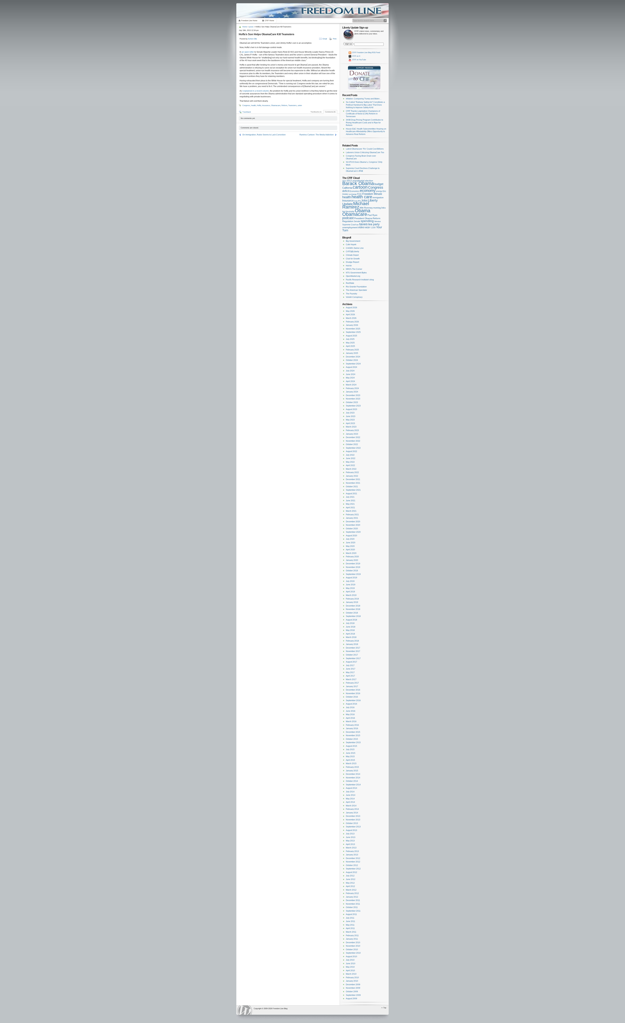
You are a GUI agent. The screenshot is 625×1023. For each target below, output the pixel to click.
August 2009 (351, 998)
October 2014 (352, 781)
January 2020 (352, 560)
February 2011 (352, 935)
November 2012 (353, 862)
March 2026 (351, 318)
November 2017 (353, 651)
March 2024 (351, 385)
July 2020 (350, 539)
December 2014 (353, 774)
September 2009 (353, 995)
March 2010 (351, 974)
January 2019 (352, 602)
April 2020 (350, 549)
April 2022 (350, 465)
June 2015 (350, 753)
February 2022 (352, 472)
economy (367, 190)
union (300, 105)
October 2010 (352, 949)
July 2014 (350, 792)
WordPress (244, 1010)
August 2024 (351, 367)
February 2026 (352, 322)
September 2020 (353, 532)
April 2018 (350, 634)
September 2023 (353, 406)
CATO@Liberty (352, 251)
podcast (348, 218)
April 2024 (350, 381)
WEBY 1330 (370, 227)
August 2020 (351, 535)
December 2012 (353, 858)
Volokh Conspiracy (354, 297)
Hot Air (349, 266)
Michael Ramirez (355, 205)
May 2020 (350, 546)
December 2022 (353, 437)
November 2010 (353, 946)
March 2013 (351, 848)
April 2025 (350, 346)
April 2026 (350, 314)
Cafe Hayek (351, 244)
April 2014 (350, 802)
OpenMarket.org (353, 276)
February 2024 (352, 388)
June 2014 (350, 795)
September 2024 (353, 364)
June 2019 (350, 585)
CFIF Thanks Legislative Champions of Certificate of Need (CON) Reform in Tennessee (363, 114)
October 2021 (352, 486)
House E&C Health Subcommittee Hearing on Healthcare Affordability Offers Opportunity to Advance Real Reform (366, 131)
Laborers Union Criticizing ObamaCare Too (365, 152)
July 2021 (350, 497)
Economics (354, 191)
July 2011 (350, 918)
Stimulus (377, 221)
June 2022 (350, 458)
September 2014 (353, 785)
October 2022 (352, 444)
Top (384, 1008)
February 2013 (352, 851)
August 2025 (351, 336)
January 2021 (352, 518)
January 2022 (352, 476)
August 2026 (351, 307)
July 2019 (350, 581)
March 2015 (351, 763)
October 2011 (352, 907)
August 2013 (351, 830)
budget (378, 184)
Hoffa (259, 105)
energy (379, 191)
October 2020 (352, 528)
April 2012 (350, 886)
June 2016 (350, 711)
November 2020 (353, 525)
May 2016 (350, 714)
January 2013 (352, 855)
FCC (359, 194)
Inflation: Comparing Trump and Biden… (364, 99)
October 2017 (352, 655)
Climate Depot (352, 255)
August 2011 (351, 914)
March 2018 (351, 637)
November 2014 (353, 778)
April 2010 (350, 970)
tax (357, 225)
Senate (357, 221)
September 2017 (353, 658)
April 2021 (350, 507)
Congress (246, 105)
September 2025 (353, 332)
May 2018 (350, 630)
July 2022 (350, 455)
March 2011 (351, 932)
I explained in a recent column (255, 91)
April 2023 (350, 423)
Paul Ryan (372, 215)
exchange (353, 194)
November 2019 (353, 567)
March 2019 (351, 595)
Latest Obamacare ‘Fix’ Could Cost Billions (365, 149)
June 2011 (350, 921)
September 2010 (353, 953)
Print (334, 39)
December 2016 (353, 690)
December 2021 (353, 479)
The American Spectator (356, 290)
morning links (379, 208)
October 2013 (352, 823)
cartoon (360, 187)
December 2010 (353, 942)
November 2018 (353, 609)
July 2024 (350, 371)
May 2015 (350, 756)
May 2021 (350, 504)
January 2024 (352, 392)
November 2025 (353, 329)
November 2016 (353, 693)
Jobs (364, 200)
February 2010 (352, 977)
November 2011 (353, 904)
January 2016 (352, 728)
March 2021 (351, 511)
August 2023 (351, 409)
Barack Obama (358, 183)
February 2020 (352, 556)
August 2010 (351, 956)
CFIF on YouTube (359, 60)
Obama (362, 210)
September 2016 (353, 700)
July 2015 (350, 749)
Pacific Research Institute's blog (360, 280)
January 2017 (352, 686)
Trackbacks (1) (316, 112)
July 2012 (350, 876)
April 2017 (350, 676)
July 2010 (350, 960)
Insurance (266, 105)
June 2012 (350, 879)
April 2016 (350, 718)
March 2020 (351, 553)
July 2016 (350, 707)
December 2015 (353, 732)
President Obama (363, 218)
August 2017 (351, 662)
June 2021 (350, 500)
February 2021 (352, 514)
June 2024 (350, 374)
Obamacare (275, 105)
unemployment (350, 227)
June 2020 (350, 542)
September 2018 (353, 616)
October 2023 (352, 402)
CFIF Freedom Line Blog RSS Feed (366, 52)
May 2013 (350, 841)
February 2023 (352, 430)
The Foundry (351, 294)
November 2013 (353, 820)
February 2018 (352, 641)
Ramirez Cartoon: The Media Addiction (316, 135)
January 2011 (352, 939)
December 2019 (353, 563)
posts (251, 27)
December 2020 (353, 521)
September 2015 (353, 742)
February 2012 (352, 893)
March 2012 (351, 890)
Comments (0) (330, 112)
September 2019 (353, 574)
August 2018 (351, 620)
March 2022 (351, 469)
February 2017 (352, 683)
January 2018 (352, 644)
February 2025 (352, 350)
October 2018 (352, 613)
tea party (374, 224)
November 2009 (353, 988)
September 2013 (353, 827)
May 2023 (350, 420)
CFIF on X (356, 56)
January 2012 (352, 897)
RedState (350, 283)
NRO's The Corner (354, 269)
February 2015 (352, 767)
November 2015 (353, 735)
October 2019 (352, 570)
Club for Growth (353, 259)
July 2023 (350, 413)
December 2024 (353, 357)
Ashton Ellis (252, 39)
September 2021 (353, 490)
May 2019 (350, 588)
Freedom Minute (372, 193)
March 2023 (351, 427)
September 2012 (353, 869)
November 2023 (353, 399)
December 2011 (353, 900)
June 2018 (350, 627)
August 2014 (351, 788)
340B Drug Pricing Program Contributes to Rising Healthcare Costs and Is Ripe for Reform (364, 122)
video (361, 227)
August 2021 (351, 493)
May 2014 (350, 799)
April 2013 (350, 844)
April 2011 (350, 928)
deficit (345, 191)
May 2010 (350, 967)
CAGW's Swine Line (355, 248)
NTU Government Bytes (356, 273)
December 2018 (353, 606)
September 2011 (353, 911)
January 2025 (352, 353)
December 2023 (353, 395)
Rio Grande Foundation (356, 287)
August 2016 (351, 704)
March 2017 (351, 679)
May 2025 (350, 343)
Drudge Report (352, 262)
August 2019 (351, 577)
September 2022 (353, 448)
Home (244, 27)
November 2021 (353, 483)
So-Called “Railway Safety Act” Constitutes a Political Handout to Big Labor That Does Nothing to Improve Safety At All (365, 105)
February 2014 (352, 809)
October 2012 (352, 865)
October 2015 (352, 739)
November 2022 (353, 441)
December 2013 (353, 816)
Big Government (353, 241)
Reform (284, 105)
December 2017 (353, 648)
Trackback (246, 112)
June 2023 (350, 416)
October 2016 (352, 697)
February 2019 (352, 599)
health (253, 105)
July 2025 (350, 339)
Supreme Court (349, 224)
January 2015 (352, 771)
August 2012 (351, 872)
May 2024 (350, 378)
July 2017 (350, 665)
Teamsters (292, 105)
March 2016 (351, 721)
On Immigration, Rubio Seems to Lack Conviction (264, 135)
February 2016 (352, 725)
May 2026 (350, 311)
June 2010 (350, 963)
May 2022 (350, 462)
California (347, 188)
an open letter (248, 52)
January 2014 (352, 813)
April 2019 (350, 592)
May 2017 (350, 672)
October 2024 (352, 360)
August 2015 (351, 746)
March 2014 (351, 806)
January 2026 (352, 325)
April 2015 (350, 760)
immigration (378, 197)
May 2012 (350, 883)
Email (325, 39)
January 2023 (352, 434)
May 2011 (350, 925)
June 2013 (350, 837)
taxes (363, 224)
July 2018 (350, 623)
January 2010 (352, 981)
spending (367, 221)
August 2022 (351, 451)
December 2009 (353, 984)
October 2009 (352, 991)
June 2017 (350, 669)
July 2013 (350, 834)
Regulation (347, 221)
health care (362, 196)
